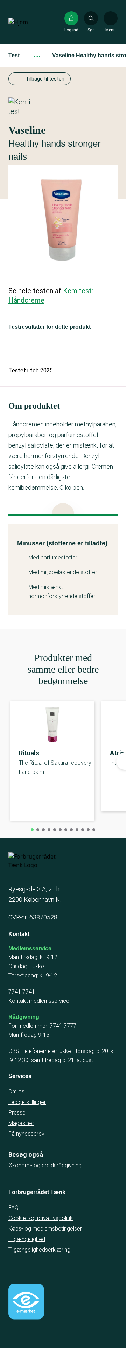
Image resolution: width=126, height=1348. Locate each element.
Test (14, 55)
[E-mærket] (26, 1302)
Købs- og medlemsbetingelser (45, 1228)
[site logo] (30, 22)
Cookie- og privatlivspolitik (40, 1218)
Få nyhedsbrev (26, 1133)
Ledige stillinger (27, 1102)
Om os (16, 1091)
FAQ (13, 1207)
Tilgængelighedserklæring (39, 1249)
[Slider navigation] (32, 829)
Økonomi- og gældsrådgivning (45, 1165)
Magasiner (21, 1123)
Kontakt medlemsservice (38, 1000)
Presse (17, 1112)
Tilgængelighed (26, 1239)
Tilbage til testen (45, 79)
